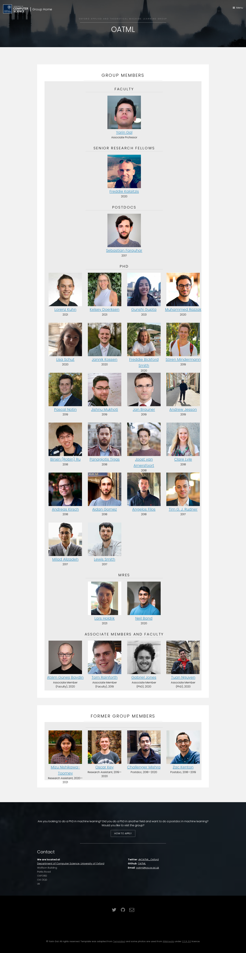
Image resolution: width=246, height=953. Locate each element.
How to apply (123, 833)
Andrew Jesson (183, 409)
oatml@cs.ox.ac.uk (147, 867)
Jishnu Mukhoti (104, 409)
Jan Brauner (144, 409)
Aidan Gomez (104, 509)
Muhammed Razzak (183, 309)
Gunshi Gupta (143, 309)
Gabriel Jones (143, 677)
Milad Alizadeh (65, 559)
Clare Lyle (183, 459)
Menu (239, 7)
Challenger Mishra (143, 767)
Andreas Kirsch (65, 509)
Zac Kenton (183, 767)
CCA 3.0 (186, 941)
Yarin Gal (124, 132)
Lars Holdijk (104, 618)
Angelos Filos (143, 509)
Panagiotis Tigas (105, 459)
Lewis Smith (104, 559)
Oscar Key (104, 767)
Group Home (42, 9)
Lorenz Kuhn (65, 309)
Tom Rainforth (104, 677)
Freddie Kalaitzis (124, 191)
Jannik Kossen (104, 359)
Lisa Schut (65, 359)
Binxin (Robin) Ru (65, 459)
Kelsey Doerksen (104, 309)
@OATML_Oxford (148, 859)
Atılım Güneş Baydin (65, 677)
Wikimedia (168, 941)
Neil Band (143, 618)
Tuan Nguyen (183, 677)
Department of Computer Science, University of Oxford (70, 863)
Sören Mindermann (183, 359)
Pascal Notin (65, 409)
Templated (119, 941)
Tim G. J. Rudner (183, 509)
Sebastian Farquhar (124, 250)
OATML (142, 863)
